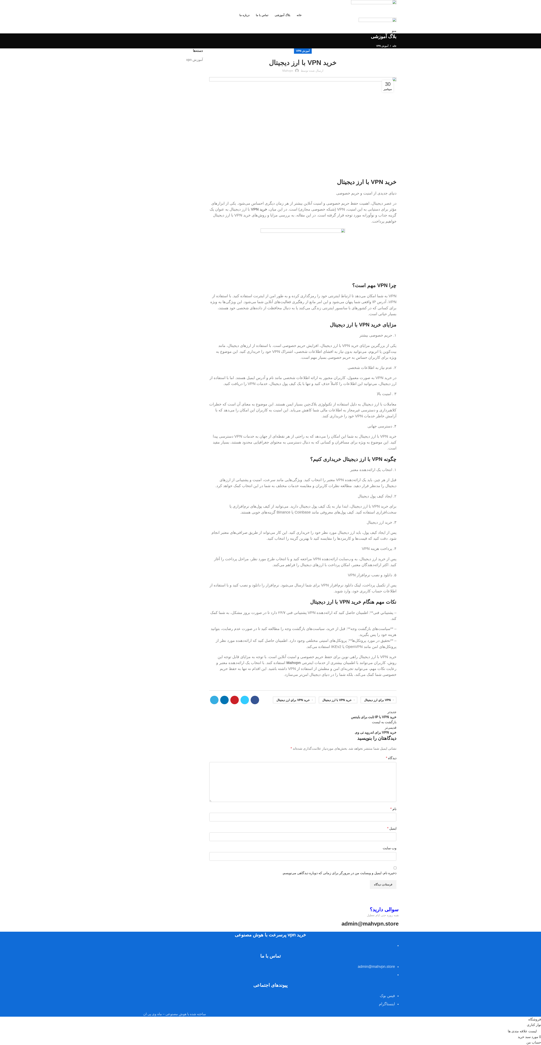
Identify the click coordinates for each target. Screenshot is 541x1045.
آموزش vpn (382, 46)
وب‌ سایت (389, 848)
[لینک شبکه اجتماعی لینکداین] (224, 700)
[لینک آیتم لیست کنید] (270, 969)
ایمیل (391, 828)
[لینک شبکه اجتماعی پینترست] (234, 700)
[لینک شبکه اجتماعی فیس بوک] (255, 700)
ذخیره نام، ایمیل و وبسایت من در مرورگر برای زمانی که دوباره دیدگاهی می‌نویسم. (339, 873)
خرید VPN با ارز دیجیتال (337, 700)
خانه (394, 46)
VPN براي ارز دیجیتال (377, 700)
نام (393, 809)
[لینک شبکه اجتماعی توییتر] (244, 700)
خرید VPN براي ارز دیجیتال (293, 700)
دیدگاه (391, 758)
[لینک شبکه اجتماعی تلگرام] (214, 700)
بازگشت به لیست (384, 722)
